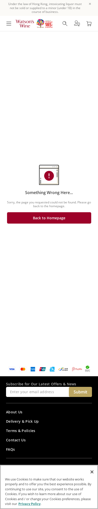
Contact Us (16, 440)
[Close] (91, 471)
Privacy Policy (29, 503)
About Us (14, 412)
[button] (77, 23)
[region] (49, 487)
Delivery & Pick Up (22, 421)
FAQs (10, 449)
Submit (80, 392)
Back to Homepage (49, 218)
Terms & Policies (20, 430)
